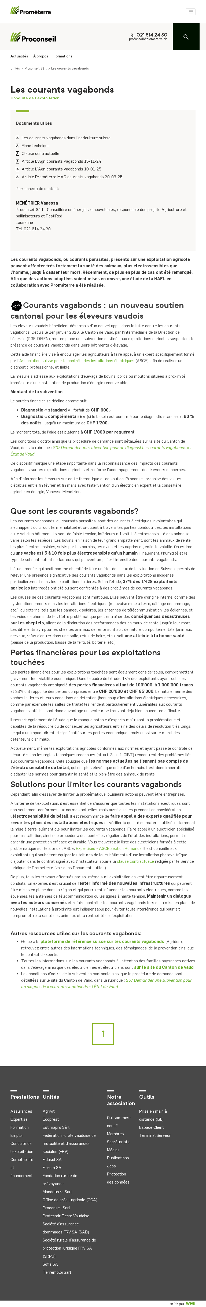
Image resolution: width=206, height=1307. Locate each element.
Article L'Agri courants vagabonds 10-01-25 (61, 169)
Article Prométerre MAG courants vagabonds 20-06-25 (72, 176)
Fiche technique (36, 145)
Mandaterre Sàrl (57, 1191)
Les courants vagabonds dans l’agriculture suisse (66, 137)
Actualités (19, 56)
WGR (191, 1303)
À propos (40, 56)
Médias (113, 1149)
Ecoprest (51, 1119)
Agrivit (49, 1111)
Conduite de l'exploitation (35, 98)
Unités (15, 68)
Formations (62, 56)
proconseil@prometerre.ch (148, 39)
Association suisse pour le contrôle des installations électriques (76, 360)
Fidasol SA (52, 1159)
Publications (118, 1157)
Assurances (21, 1111)
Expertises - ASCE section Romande (109, 848)
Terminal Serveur (155, 1135)
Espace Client (151, 1127)
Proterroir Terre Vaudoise (66, 1215)
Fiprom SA (52, 1167)
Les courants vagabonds (70, 68)
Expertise (19, 1119)
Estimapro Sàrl (56, 1127)
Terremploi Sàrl (57, 1272)
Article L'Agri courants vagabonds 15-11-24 (61, 161)
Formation (19, 1127)
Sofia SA (50, 1264)
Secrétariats (118, 1141)
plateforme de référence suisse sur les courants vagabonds (102, 941)
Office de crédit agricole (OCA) (70, 1199)
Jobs (111, 1165)
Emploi (16, 1135)
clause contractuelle (135, 861)
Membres (115, 1133)
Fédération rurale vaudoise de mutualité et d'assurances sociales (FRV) (69, 1143)
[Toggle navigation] (191, 11)
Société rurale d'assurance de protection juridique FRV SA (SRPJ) (69, 1248)
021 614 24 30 (152, 35)
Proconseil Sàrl (36, 68)
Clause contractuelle (40, 153)
